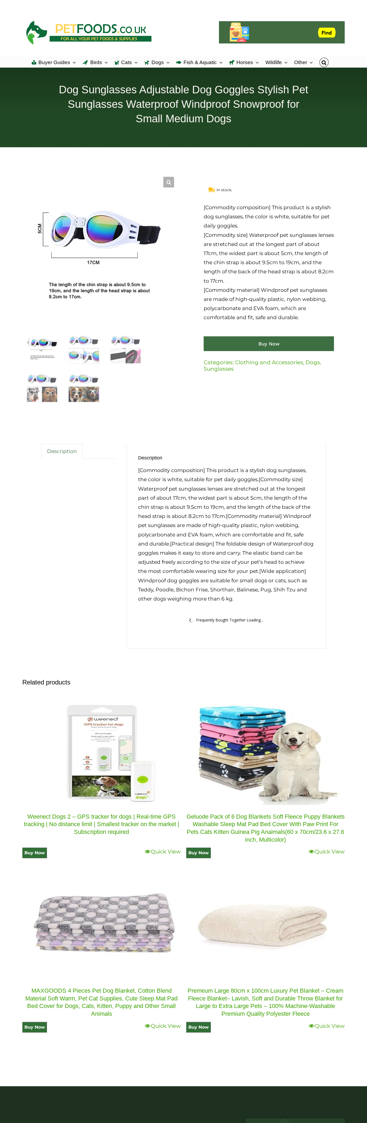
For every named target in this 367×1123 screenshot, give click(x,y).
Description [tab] (62, 451)
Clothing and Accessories (269, 362)
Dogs (312, 362)
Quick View (166, 851)
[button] (323, 62)
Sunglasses (219, 369)
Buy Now (268, 344)
